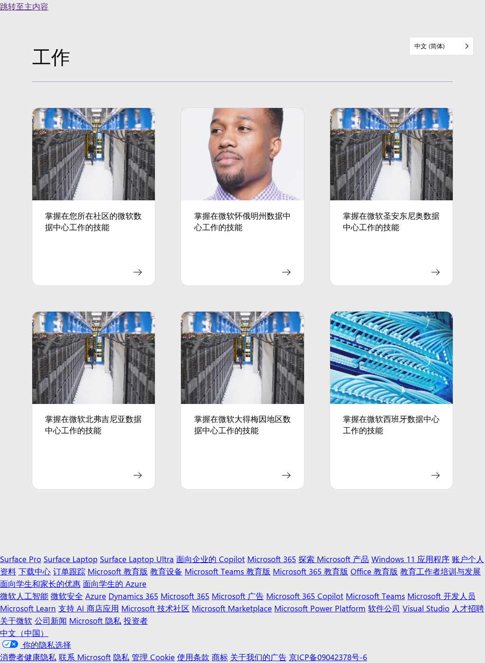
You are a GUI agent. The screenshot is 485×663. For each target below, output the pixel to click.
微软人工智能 (24, 595)
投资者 (136, 620)
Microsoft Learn (28, 607)
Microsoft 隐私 (95, 620)
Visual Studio (426, 607)
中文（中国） (24, 632)
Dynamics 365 (133, 595)
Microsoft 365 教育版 (310, 570)
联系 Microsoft (85, 656)
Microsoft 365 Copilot (304, 595)
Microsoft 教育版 (118, 570)
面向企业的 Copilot (210, 558)
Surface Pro (20, 558)
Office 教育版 (374, 570)
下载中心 (34, 570)
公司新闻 (51, 620)
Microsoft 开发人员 (441, 595)
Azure (95, 595)
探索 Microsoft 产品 (333, 558)
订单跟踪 (69, 570)
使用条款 (193, 656)
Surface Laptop (71, 558)
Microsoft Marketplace (232, 607)
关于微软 (16, 620)
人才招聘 (468, 607)
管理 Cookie (153, 656)
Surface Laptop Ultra (137, 558)
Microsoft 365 (271, 558)
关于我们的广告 (258, 656)
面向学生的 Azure (114, 583)
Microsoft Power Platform (320, 607)
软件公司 (384, 607)
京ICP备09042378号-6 (328, 656)
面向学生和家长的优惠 (40, 583)
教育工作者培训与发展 (440, 570)
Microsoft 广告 (238, 595)
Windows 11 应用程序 (410, 558)
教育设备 (166, 570)
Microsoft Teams (375, 595)
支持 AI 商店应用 (88, 607)
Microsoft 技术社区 (155, 607)
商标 (220, 656)
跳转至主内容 (24, 5)
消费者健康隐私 (28, 656)
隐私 (121, 656)
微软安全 (67, 595)
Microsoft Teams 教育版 (227, 570)
